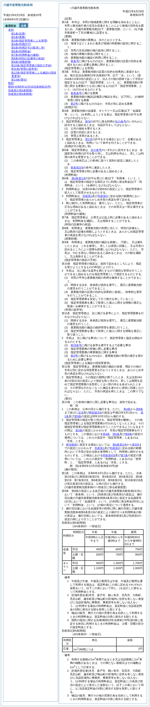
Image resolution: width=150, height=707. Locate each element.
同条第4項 (109, 455)
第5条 (116, 434)
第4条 (126, 409)
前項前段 (71, 444)
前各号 (75, 61)
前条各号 (76, 93)
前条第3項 (77, 167)
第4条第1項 (78, 178)
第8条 (139, 409)
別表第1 (87, 196)
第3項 (135, 444)
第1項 (88, 139)
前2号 (74, 103)
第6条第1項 (119, 444)
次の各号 (120, 121)
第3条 (78, 430)
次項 (81, 412)
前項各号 (76, 345)
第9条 (77, 416)
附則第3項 (95, 412)
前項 (88, 121)
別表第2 (102, 196)
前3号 (74, 355)
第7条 (124, 455)
